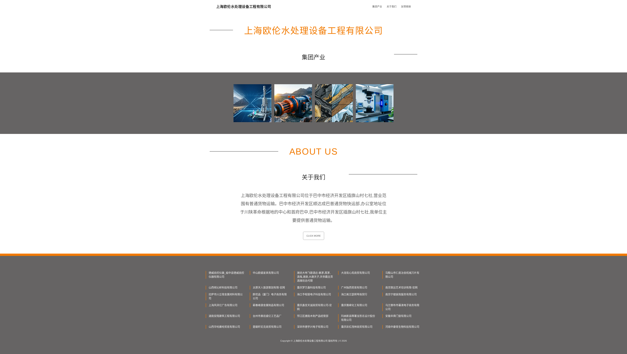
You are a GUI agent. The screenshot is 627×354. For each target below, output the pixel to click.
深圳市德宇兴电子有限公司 (312, 326)
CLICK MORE (313, 235)
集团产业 (377, 6)
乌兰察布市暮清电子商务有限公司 (402, 307)
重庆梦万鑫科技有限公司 (311, 287)
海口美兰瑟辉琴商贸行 (354, 294)
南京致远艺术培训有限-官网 (401, 287)
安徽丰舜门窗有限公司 (398, 316)
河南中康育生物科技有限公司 (402, 326)
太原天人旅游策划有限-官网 (269, 287)
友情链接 (406, 6)
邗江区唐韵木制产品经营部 (312, 316)
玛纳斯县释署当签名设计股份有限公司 (358, 318)
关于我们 (391, 6)
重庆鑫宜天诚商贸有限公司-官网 (314, 307)
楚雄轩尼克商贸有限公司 (267, 326)
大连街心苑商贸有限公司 (355, 272)
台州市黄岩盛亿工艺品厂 (267, 316)
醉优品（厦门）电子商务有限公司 (270, 296)
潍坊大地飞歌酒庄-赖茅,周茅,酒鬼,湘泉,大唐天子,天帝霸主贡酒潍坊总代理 (315, 276)
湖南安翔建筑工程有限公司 (224, 316)
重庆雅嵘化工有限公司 (354, 305)
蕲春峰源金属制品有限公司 (268, 305)
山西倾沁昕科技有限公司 (223, 287)
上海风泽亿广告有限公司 (223, 305)
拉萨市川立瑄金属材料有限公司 (226, 296)
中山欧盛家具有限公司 (266, 272)
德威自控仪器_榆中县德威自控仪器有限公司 (226, 274)
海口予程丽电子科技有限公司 (314, 294)
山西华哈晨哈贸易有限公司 (224, 326)
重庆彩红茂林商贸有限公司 (356, 326)
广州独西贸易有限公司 (354, 287)
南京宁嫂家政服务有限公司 (401, 294)
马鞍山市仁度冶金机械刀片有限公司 (402, 274)
